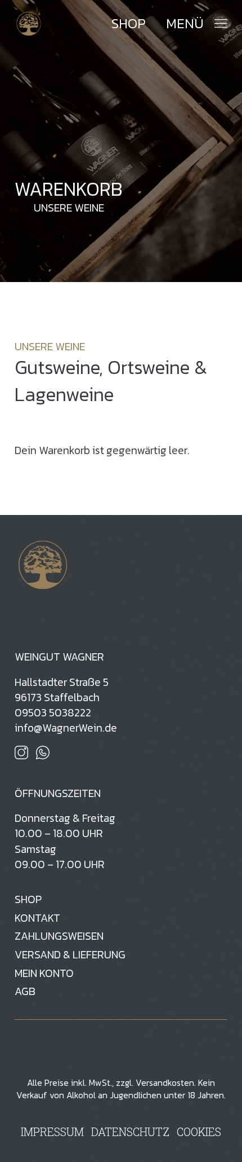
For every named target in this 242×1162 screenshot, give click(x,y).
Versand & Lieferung (70, 954)
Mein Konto (44, 973)
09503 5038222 (53, 712)
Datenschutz (130, 1132)
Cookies (199, 1132)
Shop (128, 23)
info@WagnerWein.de (66, 728)
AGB (25, 991)
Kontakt (37, 918)
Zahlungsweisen (59, 936)
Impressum (52, 1132)
